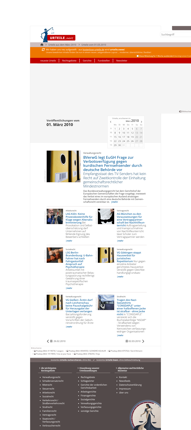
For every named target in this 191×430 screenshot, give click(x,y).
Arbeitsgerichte (88, 391)
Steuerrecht (48, 388)
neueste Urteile (48, 60)
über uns (123, 392)
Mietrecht (47, 384)
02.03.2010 (135, 341)
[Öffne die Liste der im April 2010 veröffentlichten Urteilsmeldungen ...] (141, 122)
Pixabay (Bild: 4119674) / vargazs (50, 351)
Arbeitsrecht (48, 392)
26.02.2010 (60, 341)
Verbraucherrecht (51, 425)
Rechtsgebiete (69, 60)
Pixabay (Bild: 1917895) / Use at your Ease (53, 354)
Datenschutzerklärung (130, 384)
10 (123, 132)
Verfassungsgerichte (91, 406)
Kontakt (123, 377)
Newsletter (121, 60)
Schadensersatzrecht (52, 380)
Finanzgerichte (88, 395)
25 (128, 141)
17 (123, 136)
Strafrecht (47, 406)
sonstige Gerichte (89, 410)
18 (128, 136)
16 (119, 136)
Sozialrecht (48, 396)
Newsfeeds (124, 380)
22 (115, 141)
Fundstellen (104, 60)
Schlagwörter (87, 380)
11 (128, 132)
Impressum (125, 388)
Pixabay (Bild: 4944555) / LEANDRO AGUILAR (87, 351)
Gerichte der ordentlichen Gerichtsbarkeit (94, 386)
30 (119, 145)
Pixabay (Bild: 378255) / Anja (88, 354)
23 (119, 141)
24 (123, 141)
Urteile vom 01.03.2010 (93, 44)
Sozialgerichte (88, 399)
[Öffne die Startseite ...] (68, 34)
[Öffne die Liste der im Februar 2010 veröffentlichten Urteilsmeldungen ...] (110, 122)
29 (115, 145)
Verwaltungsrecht (51, 377)
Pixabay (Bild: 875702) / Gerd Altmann (126, 351)
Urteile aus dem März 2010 (62, 44)
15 (115, 136)
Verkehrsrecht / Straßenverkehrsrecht (53, 402)
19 (132, 136)
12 (132, 132)
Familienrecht (49, 410)
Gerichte (87, 60)
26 (132, 141)
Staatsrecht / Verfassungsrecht (51, 420)
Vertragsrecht (49, 414)
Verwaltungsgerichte (91, 403)
